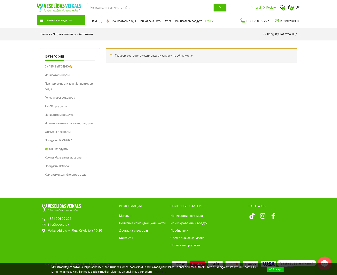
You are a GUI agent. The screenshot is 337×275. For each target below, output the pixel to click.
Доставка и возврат (133, 230)
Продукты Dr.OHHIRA (59, 140)
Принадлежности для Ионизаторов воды (69, 86)
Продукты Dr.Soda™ (58, 166)
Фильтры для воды (58, 132)
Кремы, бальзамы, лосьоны (63, 157)
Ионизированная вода (186, 216)
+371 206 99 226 (257, 21)
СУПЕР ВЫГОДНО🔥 (59, 66)
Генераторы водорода (60, 97)
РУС (208, 21)
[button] (294, 7)
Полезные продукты (185, 245)
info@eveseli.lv (289, 20)
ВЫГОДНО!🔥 (100, 21)
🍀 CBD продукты (56, 149)
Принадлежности (150, 21)
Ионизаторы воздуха (188, 21)
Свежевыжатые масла (187, 238)
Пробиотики (179, 230)
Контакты (126, 238)
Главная (45, 34)
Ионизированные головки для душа (69, 123)
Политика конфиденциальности (142, 223)
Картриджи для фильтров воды (66, 174)
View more (159, 271)
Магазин (125, 216)
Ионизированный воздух (188, 223)
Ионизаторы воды (124, 21)
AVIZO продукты (56, 106)
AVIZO (168, 21)
